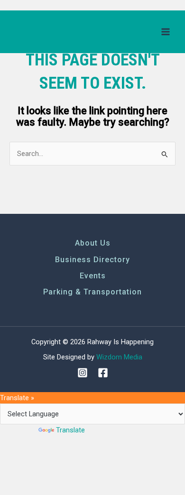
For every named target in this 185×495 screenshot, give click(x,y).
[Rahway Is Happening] (45, 31)
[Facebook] (103, 372)
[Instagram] (82, 372)
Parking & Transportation (92, 291)
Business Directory (92, 259)
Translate (70, 430)
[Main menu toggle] (166, 32)
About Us (93, 243)
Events (93, 275)
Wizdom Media (119, 357)
